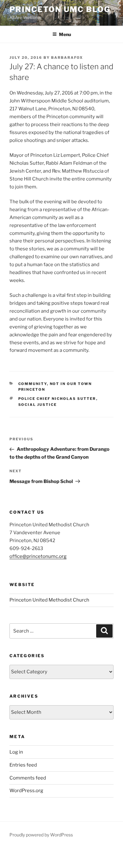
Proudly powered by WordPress (41, 834)
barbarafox (67, 57)
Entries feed (23, 765)
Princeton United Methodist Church (49, 600)
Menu (65, 34)
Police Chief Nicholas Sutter (57, 398)
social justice (37, 404)
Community (32, 384)
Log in (16, 752)
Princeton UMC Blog (59, 9)
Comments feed (27, 778)
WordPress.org (26, 790)
